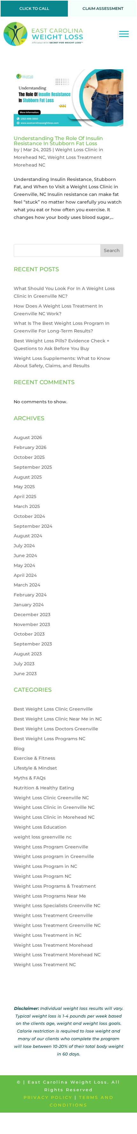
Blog (19, 748)
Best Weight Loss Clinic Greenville (53, 709)
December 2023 (32, 614)
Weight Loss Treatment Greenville (53, 915)
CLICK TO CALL (34, 8)
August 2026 (28, 437)
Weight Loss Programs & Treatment (55, 886)
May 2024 (24, 565)
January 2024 (29, 605)
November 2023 (32, 624)
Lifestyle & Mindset (35, 768)
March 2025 (27, 506)
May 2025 (24, 486)
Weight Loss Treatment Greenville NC (57, 925)
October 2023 (29, 634)
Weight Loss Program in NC (45, 866)
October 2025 (29, 457)
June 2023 (25, 673)
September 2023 (33, 644)
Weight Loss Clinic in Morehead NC (54, 817)
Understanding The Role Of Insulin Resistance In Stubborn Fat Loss (58, 140)
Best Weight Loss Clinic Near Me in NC (58, 719)
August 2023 (28, 654)
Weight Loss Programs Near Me (50, 896)
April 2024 (25, 575)
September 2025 (33, 467)
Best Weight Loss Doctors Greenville (56, 729)
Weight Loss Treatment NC (45, 964)
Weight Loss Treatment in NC (48, 935)
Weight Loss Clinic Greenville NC (51, 798)
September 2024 (33, 526)
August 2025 (28, 477)
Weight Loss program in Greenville (54, 856)
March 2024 (27, 585)
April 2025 (25, 496)
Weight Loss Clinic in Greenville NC (54, 807)
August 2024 (28, 536)
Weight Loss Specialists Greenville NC (57, 905)
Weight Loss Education (40, 827)
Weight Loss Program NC (42, 876)
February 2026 (30, 447)
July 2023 (24, 664)
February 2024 (30, 595)
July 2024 (24, 545)
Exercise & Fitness (34, 758)
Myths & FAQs (30, 778)
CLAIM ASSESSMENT (103, 8)
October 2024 (29, 516)
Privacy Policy (48, 1097)
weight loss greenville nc (43, 837)
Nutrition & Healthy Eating (44, 788)
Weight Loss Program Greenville (51, 847)
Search (112, 250)
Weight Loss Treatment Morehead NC (57, 955)
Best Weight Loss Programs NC (49, 739)
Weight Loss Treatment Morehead (53, 945)
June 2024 (25, 555)
